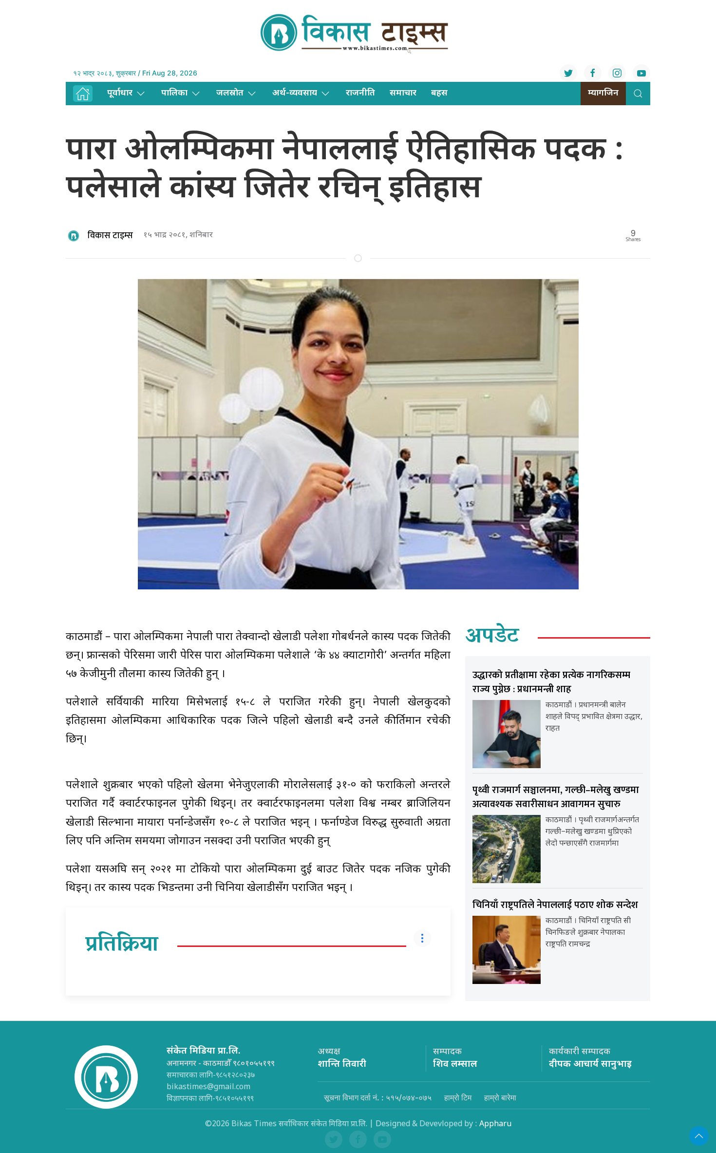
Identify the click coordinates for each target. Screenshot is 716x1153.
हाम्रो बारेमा (500, 1097)
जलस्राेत (230, 93)
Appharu (495, 1124)
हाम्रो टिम (457, 1097)
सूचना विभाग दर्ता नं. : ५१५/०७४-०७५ (378, 1097)
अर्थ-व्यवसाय (294, 93)
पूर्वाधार (119, 93)
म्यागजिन (603, 93)
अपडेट (492, 637)
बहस (439, 93)
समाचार (403, 93)
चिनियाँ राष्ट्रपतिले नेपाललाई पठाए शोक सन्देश (555, 905)
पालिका (174, 93)
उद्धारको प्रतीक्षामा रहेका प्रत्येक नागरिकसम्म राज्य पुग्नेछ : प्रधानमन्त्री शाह (551, 682)
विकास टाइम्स (110, 235)
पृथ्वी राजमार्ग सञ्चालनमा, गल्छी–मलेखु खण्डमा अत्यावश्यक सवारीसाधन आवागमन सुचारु (555, 797)
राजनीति (360, 93)
